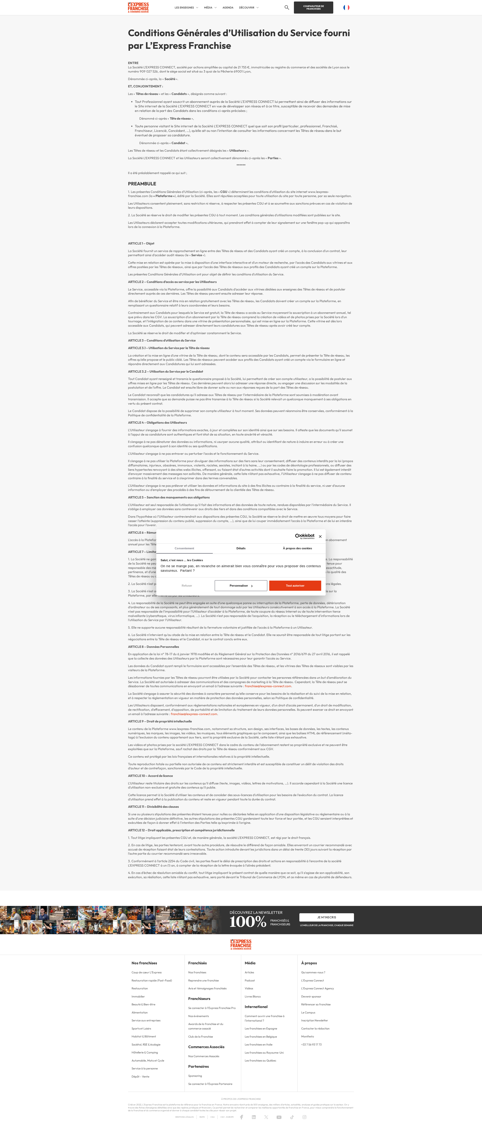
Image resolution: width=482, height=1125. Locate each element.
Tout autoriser (295, 585)
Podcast (250, 980)
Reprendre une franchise (203, 980)
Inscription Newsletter (314, 1020)
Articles (249, 972)
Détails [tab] (241, 548)
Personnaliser (239, 585)
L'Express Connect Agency (317, 988)
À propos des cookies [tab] (297, 548)
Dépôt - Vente (140, 1076)
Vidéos (249, 988)
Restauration (140, 988)
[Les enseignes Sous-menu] (197, 7)
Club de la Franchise (200, 1036)
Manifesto (307, 1036)
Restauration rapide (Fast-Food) (152, 980)
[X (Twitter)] (266, 1117)
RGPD (202, 1117)
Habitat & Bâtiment (144, 1036)
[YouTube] (279, 1117)
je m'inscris (326, 917)
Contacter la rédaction (315, 1028)
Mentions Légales (184, 1117)
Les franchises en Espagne (261, 1028)
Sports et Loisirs (141, 1028)
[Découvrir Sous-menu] (257, 7)
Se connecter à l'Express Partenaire (210, 1084)
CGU (212, 1117)
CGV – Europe (227, 1117)
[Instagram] (304, 1117)
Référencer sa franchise (316, 1004)
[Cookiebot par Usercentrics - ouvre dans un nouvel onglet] (297, 536)
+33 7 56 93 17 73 (311, 1044)
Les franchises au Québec (260, 1060)
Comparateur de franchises (313, 7)
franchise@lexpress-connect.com (268, 686)
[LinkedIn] (254, 1117)
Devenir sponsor (311, 996)
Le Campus (308, 1012)
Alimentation (140, 1012)
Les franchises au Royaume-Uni (264, 1052)
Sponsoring (195, 1076)
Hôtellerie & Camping (145, 1052)
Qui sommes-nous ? (313, 972)
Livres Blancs (253, 996)
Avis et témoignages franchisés (207, 988)
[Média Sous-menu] (215, 7)
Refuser (187, 585)
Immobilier (138, 996)
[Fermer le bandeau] (320, 536)
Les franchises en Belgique (261, 1036)
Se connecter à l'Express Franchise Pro (212, 1008)
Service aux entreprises (146, 1020)
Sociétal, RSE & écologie (146, 1044)
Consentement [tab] (184, 548)
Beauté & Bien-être (143, 1004)
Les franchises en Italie (258, 1044)
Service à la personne (145, 1068)
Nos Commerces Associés (203, 1056)
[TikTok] (292, 1117)
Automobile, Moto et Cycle (148, 1060)
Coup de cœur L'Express (147, 972)
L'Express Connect (312, 980)
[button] (286, 7)
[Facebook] (241, 1117)
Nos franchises (197, 972)
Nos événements (198, 1016)
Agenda (228, 7)
